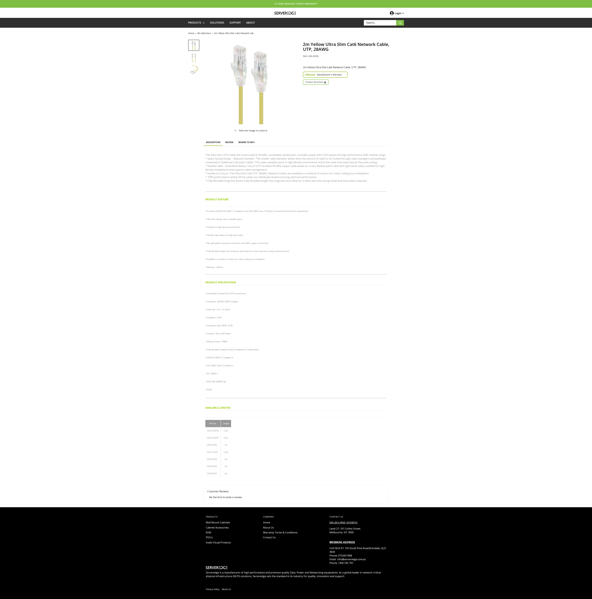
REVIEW (229, 142)
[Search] (400, 23)
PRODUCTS (194, 22)
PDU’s (209, 537)
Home (191, 33)
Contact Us (269, 537)
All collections (204, 33)
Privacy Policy (212, 589)
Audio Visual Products (218, 542)
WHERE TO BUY (246, 142)
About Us (268, 527)
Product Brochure (314, 82)
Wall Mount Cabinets (218, 522)
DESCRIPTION (213, 142)
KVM (208, 532)
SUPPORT (235, 22)
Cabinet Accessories (217, 527)
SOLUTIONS (217, 22)
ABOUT (250, 22)
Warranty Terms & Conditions (280, 532)
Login (398, 13)
